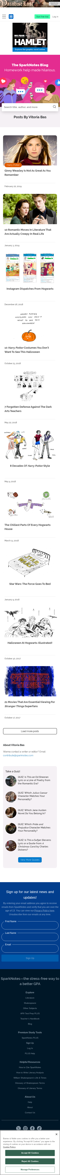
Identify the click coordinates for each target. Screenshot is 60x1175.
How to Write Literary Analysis (30, 1072)
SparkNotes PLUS (30, 1038)
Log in (55, 17)
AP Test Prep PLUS (30, 1013)
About (30, 1107)
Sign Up (30, 958)
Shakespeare (30, 1003)
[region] (30, 1152)
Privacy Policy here (44, 910)
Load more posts (30, 731)
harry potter (13, 165)
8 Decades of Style (30, 465)
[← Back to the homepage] (11, 17)
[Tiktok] (39, 1128)
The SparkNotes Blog (30, 65)
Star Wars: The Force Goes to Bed (30, 583)
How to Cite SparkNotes (30, 1067)
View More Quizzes (29, 860)
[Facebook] (32, 1128)
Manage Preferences (30, 1169)
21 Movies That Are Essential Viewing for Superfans (30, 704)
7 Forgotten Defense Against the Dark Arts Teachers (28, 409)
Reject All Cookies (30, 1161)
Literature (29, 998)
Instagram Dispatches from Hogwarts (30, 288)
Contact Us (30, 1112)
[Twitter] (18, 1128)
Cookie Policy (9, 1147)
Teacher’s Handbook (29, 1018)
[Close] (56, 1134)
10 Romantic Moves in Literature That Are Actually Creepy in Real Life (28, 231)
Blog (30, 1024)
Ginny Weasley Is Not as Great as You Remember (28, 172)
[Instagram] (25, 1128)
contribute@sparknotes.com (18, 755)
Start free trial (42, 17)
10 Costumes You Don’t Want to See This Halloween (27, 349)
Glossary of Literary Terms (30, 1088)
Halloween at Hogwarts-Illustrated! (30, 642)
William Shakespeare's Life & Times (30, 1078)
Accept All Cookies (30, 1153)
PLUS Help (30, 1053)
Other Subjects (30, 1008)
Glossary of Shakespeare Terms (30, 1083)
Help (30, 1102)
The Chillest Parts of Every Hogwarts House (28, 527)
